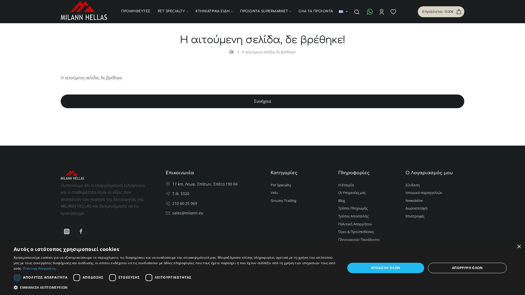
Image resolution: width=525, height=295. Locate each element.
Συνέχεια (262, 101)
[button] (175, 287)
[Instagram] (67, 231)
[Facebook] (81, 231)
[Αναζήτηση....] (356, 11)
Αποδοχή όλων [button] (385, 268)
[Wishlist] (394, 11)
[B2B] (404, 11)
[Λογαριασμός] (382, 11)
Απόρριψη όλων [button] (467, 268)
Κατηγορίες (284, 172)
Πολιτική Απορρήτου (39, 268)
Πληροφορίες (354, 172)
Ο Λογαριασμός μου (429, 172)
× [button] (519, 247)
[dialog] (262, 268)
